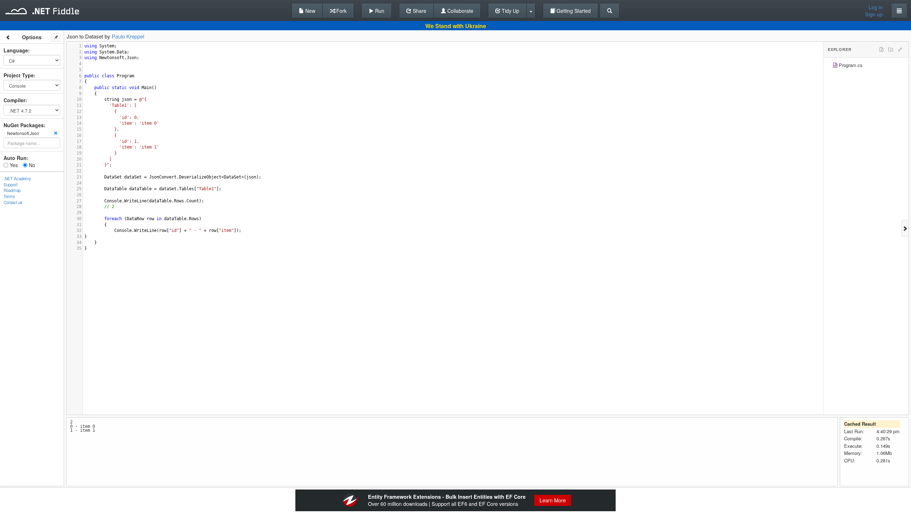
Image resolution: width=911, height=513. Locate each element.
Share (418, 10)
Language (16, 50)
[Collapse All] (900, 49)
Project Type (19, 75)
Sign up (874, 14)
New (309, 10)
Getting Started (573, 10)
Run (379, 10)
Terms (9, 196)
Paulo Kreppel (128, 36)
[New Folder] (890, 49)
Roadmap (12, 190)
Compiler (14, 100)
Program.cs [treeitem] (851, 65)
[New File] (881, 49)
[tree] (866, 66)
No (31, 165)
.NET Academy (17, 178)
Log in (876, 7)
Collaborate (459, 10)
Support (10, 184)
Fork (341, 10)
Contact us (13, 202)
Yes (13, 165)
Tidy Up (509, 10)
